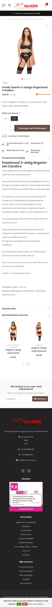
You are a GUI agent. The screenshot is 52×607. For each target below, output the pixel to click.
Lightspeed (43, 597)
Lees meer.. (24, 105)
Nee (24, 604)
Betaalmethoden (26, 542)
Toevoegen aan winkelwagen (32, 128)
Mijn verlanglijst (26, 575)
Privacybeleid (26, 530)
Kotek (5, 83)
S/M (5, 118)
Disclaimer (26, 526)
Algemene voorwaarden (26, 522)
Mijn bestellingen (26, 571)
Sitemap (26, 555)
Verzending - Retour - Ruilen (26, 546)
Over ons (26, 551)
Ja (19, 604)
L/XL (14, 118)
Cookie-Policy (26, 534)
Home (9, 19)
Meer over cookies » (36, 604)
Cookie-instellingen (26, 538)
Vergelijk (26, 579)
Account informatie (26, 567)
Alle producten (26, 583)
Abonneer (41, 399)
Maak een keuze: (11, 113)
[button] (22, 79)
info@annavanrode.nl (27, 460)
